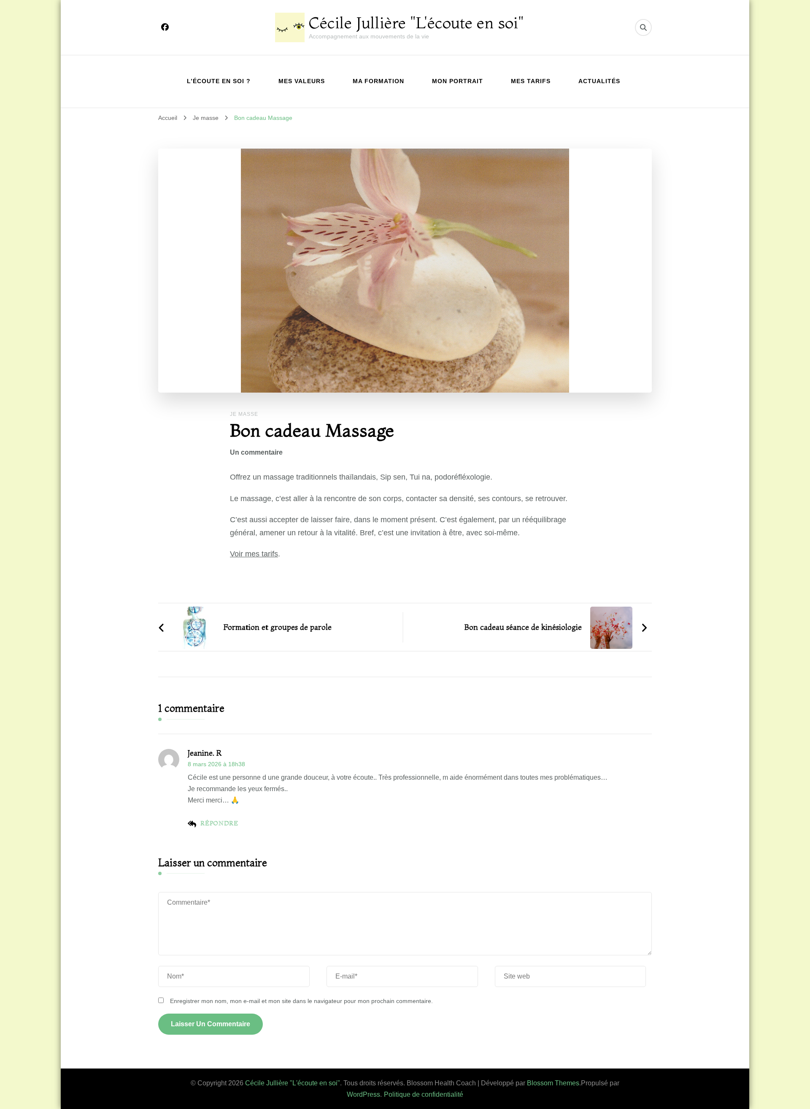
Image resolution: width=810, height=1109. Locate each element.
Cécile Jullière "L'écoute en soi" (416, 23)
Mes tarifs (531, 81)
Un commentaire (256, 452)
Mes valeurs (301, 81)
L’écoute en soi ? (219, 81)
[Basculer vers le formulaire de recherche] (643, 27)
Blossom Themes (553, 1083)
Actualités (599, 81)
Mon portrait (457, 81)
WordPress (363, 1094)
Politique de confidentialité (423, 1094)
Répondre (219, 823)
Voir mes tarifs (254, 554)
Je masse (244, 414)
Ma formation (378, 81)
